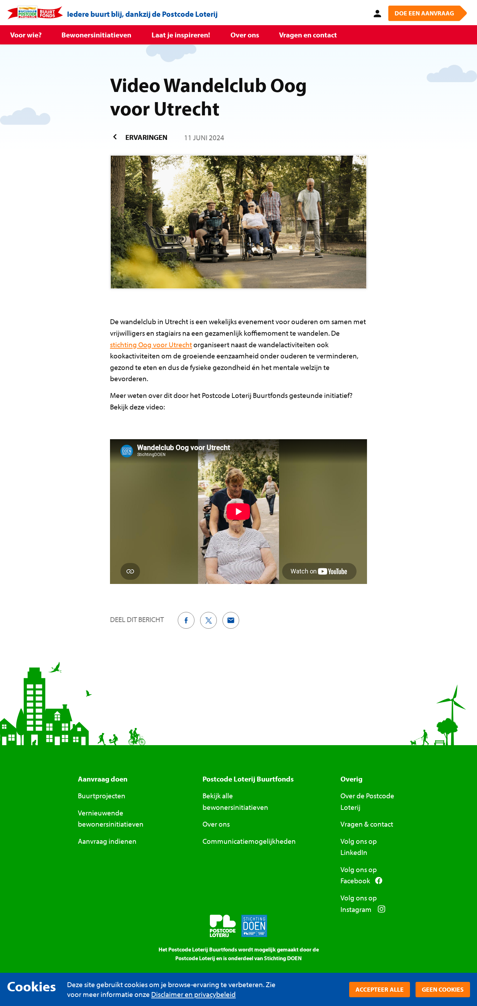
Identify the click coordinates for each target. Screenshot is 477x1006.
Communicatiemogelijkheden (249, 841)
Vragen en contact (308, 34)
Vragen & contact (366, 823)
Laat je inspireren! (181, 34)
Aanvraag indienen (107, 841)
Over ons (244, 34)
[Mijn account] (376, 12)
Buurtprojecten (101, 795)
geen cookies (443, 989)
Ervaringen (145, 137)
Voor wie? (26, 34)
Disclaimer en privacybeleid (193, 994)
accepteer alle (379, 989)
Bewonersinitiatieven (96, 34)
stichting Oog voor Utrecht (151, 344)
